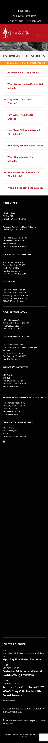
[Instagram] (26, 3)
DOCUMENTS (24, 11)
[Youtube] (32, 3)
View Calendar (9, 700)
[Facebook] (15, 3)
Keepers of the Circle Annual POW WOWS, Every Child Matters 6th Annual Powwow (23, 691)
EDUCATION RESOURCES (25, 16)
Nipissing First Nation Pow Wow (22, 659)
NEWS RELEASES (33, 21)
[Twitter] (21, 3)
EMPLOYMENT (16, 21)
